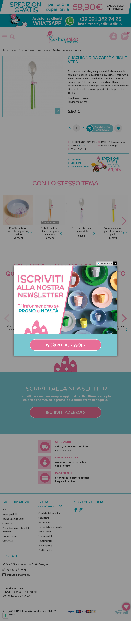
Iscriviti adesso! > (65, 345)
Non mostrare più (107, 263)
